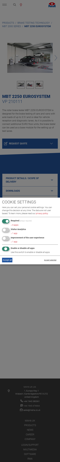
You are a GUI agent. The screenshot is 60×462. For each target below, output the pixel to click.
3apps (14, 225)
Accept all (7, 260)
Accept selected (50, 260)
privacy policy (42, 213)
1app (14, 233)
